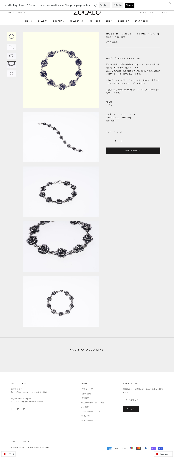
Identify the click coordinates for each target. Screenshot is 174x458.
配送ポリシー (87, 420)
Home (28, 21)
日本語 (20, 12)
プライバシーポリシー (90, 411)
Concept (94, 21)
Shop (109, 21)
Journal (58, 21)
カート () (162, 12)
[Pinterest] (121, 132)
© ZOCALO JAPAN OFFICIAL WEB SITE (30, 447)
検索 (151, 12)
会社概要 (85, 398)
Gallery (43, 21)
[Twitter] (117, 132)
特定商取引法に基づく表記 (92, 402)
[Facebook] (114, 132)
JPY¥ (9, 12)
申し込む (131, 409)
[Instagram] (24, 408)
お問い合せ (86, 393)
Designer (123, 21)
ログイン (142, 12)
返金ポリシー (87, 416)
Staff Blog (142, 21)
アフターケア (87, 389)
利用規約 (85, 407)
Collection (76, 21)
